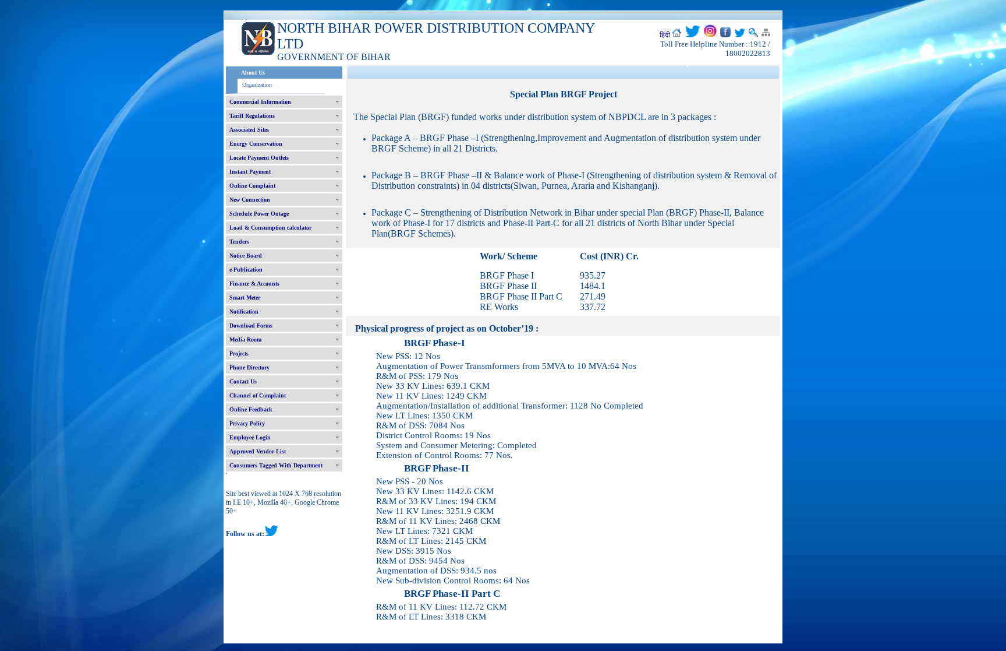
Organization (257, 85)
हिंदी (665, 35)
